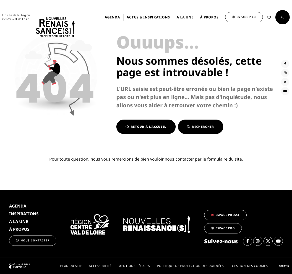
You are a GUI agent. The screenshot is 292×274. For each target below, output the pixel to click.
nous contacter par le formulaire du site (203, 159)
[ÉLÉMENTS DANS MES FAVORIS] (269, 17)
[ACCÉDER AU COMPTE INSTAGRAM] (285, 73)
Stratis (284, 266)
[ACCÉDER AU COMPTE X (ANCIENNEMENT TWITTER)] (285, 82)
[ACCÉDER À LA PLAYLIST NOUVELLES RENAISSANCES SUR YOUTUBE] (285, 91)
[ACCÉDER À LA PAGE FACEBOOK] (285, 64)
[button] (282, 17)
